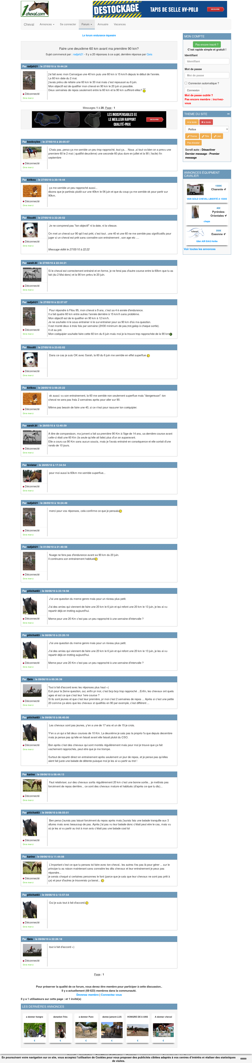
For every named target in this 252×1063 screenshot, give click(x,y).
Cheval (29, 24)
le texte (193, 122)
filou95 (31, 217)
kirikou (31, 179)
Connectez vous (111, 995)
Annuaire (103, 24)
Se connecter (68, 24)
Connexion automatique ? (203, 83)
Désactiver (208, 150)
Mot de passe (193, 69)
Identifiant (191, 55)
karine (31, 774)
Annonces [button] (46, 24)
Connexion (193, 90)
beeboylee (33, 141)
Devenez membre (87, 995)
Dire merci (28, 98)
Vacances (120, 24)
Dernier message (196, 154)
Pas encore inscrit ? (206, 44)
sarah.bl (32, 263)
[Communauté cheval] (54, 9)
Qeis (149, 54)
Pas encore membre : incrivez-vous (204, 101)
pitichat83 (33, 591)
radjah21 (78, 54)
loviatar (32, 465)
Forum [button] (86, 24)
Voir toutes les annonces (199, 249)
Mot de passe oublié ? (199, 95)
